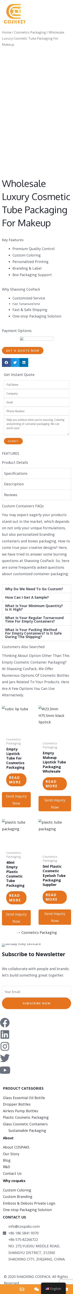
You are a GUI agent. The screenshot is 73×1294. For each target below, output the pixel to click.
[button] (46, 7)
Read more (15, 779)
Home (6, 32)
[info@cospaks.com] (22, 1289)
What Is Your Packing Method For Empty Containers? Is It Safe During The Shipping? (33, 633)
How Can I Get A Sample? (27, 597)
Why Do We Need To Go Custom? (34, 589)
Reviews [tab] (10, 494)
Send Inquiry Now (16, 800)
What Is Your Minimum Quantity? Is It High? (34, 607)
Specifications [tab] (15, 473)
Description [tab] (14, 484)
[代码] (65, 1289)
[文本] (7, 1289)
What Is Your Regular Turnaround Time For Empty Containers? (34, 619)
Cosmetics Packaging (30, 32)
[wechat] (36, 1289)
